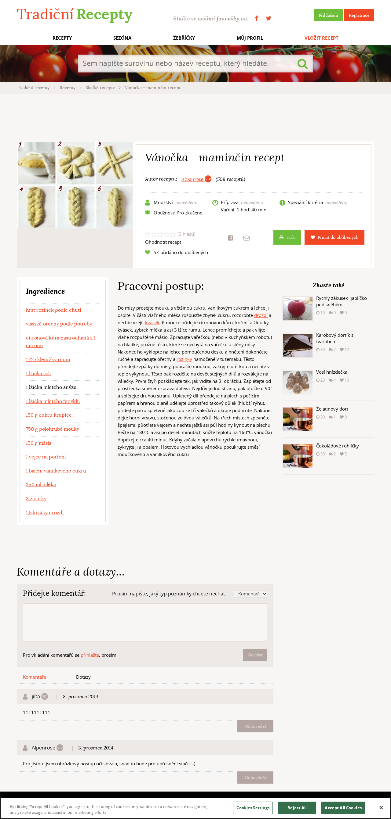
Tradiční (74, 14)
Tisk (291, 237)
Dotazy (83, 677)
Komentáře (34, 677)
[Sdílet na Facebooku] (230, 238)
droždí (261, 315)
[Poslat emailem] (246, 238)
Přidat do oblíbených (338, 237)
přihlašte (90, 655)
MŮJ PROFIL (250, 38)
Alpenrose (193, 179)
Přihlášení (328, 15)
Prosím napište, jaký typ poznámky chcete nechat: (169, 593)
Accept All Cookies (343, 807)
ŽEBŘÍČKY (184, 38)
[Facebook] (256, 18)
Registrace (359, 15)
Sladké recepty (101, 87)
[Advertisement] (195, 117)
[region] (195, 808)
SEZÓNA (122, 38)
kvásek (152, 322)
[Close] (381, 807)
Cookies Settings (252, 807)
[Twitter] (268, 18)
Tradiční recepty (34, 87)
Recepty (68, 87)
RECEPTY (62, 38)
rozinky (184, 359)
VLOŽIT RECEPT (321, 38)
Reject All (297, 807)
